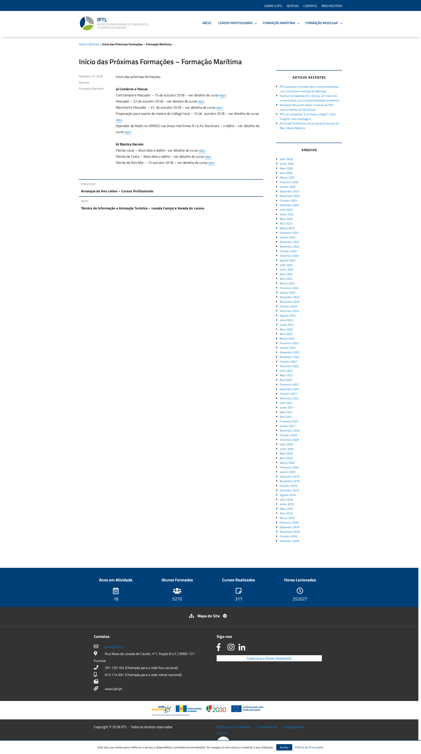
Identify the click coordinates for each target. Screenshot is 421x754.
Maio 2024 (286, 274)
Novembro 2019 (290, 481)
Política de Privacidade (233, 726)
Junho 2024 (287, 269)
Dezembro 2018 (289, 527)
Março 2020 (287, 462)
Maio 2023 (286, 329)
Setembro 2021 (289, 398)
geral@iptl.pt (114, 646)
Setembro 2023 (289, 311)
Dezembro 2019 (289, 476)
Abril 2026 (286, 173)
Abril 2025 (286, 223)
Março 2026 (287, 177)
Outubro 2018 (288, 536)
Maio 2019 (286, 508)
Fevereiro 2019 (289, 522)
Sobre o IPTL (273, 6)
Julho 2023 (286, 320)
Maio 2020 (286, 453)
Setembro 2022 (289, 366)
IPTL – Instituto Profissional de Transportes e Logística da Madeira (114, 23)
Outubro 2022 (288, 361)
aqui (222, 95)
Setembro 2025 (289, 205)
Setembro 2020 (289, 439)
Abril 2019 (286, 513)
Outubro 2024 (288, 251)
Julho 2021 (286, 403)
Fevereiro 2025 (289, 232)
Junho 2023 (287, 324)
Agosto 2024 (287, 260)
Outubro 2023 (288, 306)
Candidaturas (267, 726)
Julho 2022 (286, 370)
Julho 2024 (286, 265)
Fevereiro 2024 (289, 288)
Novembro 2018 (290, 531)
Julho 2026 (286, 159)
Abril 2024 (286, 278)
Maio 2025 (286, 219)
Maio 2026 (286, 168)
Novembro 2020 (290, 430)
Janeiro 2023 (287, 347)
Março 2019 (287, 518)
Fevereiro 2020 (289, 467)
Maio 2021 (286, 412)
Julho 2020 (286, 444)
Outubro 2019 (288, 485)
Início (206, 22)
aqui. (219, 107)
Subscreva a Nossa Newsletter (269, 658)
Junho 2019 (287, 504)
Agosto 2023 (287, 315)
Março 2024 (287, 283)
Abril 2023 (286, 334)
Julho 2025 (286, 209)
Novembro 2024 (290, 246)
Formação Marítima (279, 22)
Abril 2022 (286, 380)
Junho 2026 (287, 163)
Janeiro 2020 (287, 472)
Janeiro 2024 (287, 292)
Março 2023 (287, 338)
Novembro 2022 (290, 357)
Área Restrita (331, 6)
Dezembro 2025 (289, 191)
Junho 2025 (287, 214)
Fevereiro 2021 (289, 421)
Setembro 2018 (289, 541)
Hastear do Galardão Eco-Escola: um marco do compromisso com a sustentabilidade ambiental (309, 98)
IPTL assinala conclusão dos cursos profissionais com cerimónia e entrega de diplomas (309, 88)
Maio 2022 (286, 375)
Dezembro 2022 (289, 352)
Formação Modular (321, 22)
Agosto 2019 (287, 495)
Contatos (310, 6)
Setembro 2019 (289, 490)
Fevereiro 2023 (289, 343)
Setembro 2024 (289, 255)
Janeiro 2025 (287, 237)
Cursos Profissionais (235, 22)
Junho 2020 (287, 449)
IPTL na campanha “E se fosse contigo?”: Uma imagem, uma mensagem (308, 116)
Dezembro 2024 (289, 242)
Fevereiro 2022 (289, 384)
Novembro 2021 (290, 389)
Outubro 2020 (288, 435)
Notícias (293, 6)
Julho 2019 (286, 499)
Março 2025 (287, 228)
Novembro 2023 (290, 301)
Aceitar (284, 747)
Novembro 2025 (290, 196)
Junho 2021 (287, 407)
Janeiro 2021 (287, 426)
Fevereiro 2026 (289, 182)
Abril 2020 (286, 458)
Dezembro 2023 (289, 297)
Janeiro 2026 (287, 186)
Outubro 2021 (288, 393)
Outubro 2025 (288, 200)
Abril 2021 (286, 416)
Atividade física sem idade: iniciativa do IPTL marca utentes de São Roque (307, 107)
